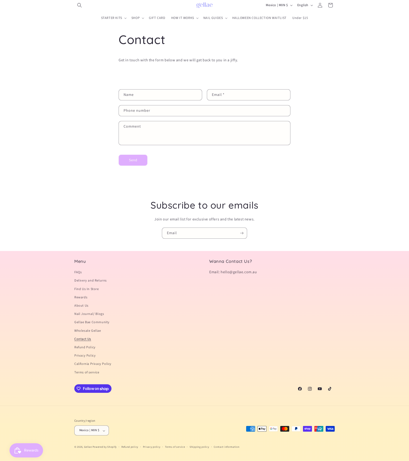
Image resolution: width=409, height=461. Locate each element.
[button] (79, 5)
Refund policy (129, 447)
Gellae (88, 447)
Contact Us (82, 339)
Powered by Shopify (105, 447)
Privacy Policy (85, 356)
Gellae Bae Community (92, 322)
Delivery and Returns (90, 280)
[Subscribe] (241, 233)
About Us (81, 305)
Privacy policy (151, 447)
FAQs (78, 272)
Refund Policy (85, 347)
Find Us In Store (86, 289)
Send (133, 160)
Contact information (226, 447)
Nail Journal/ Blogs (89, 314)
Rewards (80, 297)
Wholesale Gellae (87, 330)
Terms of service (86, 372)
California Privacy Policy (92, 364)
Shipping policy (199, 447)
